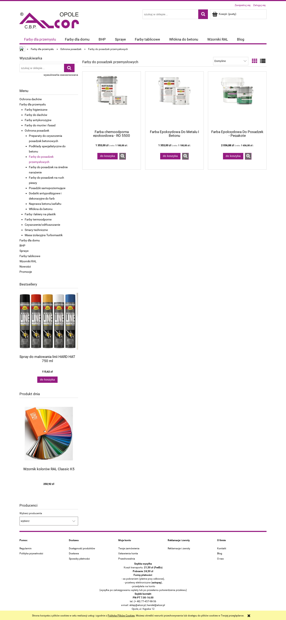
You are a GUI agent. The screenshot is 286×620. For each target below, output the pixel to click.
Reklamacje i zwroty (179, 548)
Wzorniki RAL (28, 261)
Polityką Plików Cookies (121, 615)
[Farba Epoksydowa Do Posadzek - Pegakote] (237, 100)
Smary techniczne (36, 230)
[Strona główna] (49, 20)
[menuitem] (40, 39)
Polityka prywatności (31, 553)
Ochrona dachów (30, 99)
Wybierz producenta (30, 513)
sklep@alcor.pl (137, 605)
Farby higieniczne (36, 109)
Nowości (25, 266)
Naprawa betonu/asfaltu (45, 203)
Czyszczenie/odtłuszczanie (42, 224)
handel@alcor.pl (156, 605)
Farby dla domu (29, 240)
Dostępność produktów (82, 548)
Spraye (23, 250)
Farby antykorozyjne (38, 120)
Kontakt (221, 548)
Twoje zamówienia (128, 548)
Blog (219, 553)
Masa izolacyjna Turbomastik (44, 235)
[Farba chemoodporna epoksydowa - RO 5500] (111, 100)
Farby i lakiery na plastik (40, 214)
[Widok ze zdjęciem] (254, 61)
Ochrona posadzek (37, 130)
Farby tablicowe (29, 256)
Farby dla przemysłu (32, 104)
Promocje (25, 271)
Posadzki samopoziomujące (47, 188)
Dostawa (74, 553)
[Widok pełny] (262, 61)
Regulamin (25, 548)
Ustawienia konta (128, 553)
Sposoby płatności (79, 558)
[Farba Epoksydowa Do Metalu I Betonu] (174, 100)
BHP (22, 245)
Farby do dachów (36, 115)
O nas (220, 558)
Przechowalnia (126, 558)
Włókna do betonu (41, 209)
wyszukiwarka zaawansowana (61, 74)
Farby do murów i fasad (40, 125)
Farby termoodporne (38, 219)
